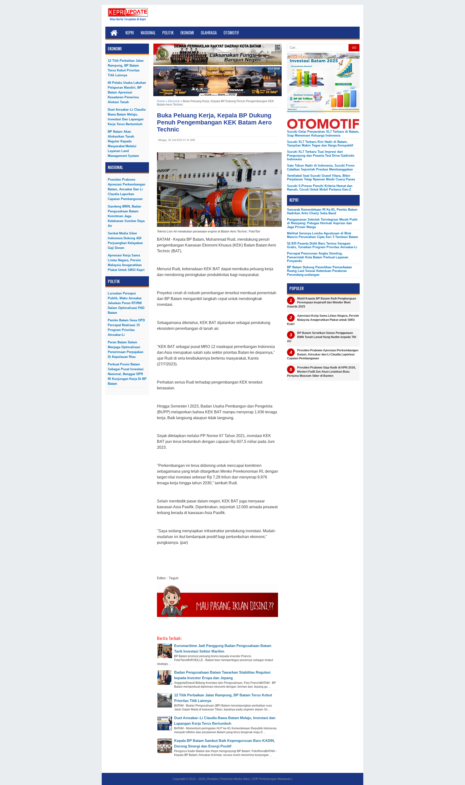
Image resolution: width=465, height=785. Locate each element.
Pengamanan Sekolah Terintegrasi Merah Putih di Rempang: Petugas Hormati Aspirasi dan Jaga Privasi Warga (322, 223)
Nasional (148, 33)
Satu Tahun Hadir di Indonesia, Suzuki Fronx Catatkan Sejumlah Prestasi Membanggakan (321, 167)
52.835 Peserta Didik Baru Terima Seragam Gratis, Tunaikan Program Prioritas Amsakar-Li (322, 245)
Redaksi (212, 779)
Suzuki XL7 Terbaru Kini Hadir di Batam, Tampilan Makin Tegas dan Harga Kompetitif (320, 143)
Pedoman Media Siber (235, 779)
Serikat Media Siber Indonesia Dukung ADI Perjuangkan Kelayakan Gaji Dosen (125, 240)
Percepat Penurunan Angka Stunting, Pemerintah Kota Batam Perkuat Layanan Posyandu (317, 257)
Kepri (129, 33)
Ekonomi (187, 33)
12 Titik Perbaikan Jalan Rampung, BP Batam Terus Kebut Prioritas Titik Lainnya (126, 68)
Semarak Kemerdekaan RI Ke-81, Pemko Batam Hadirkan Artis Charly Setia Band (322, 211)
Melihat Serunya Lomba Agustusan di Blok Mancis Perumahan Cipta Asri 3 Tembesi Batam (322, 235)
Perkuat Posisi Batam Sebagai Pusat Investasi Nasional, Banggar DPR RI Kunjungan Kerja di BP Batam (127, 373)
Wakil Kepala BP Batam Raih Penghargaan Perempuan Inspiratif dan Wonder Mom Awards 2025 (321, 302)
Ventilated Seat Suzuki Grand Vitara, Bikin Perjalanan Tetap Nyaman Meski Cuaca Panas (321, 177)
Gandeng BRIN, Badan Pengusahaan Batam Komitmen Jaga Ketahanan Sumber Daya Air (126, 216)
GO (354, 47)
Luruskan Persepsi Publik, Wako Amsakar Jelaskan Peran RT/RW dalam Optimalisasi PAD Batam (126, 303)
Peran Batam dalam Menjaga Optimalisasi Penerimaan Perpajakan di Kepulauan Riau (125, 349)
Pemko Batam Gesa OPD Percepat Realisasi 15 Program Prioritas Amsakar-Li (126, 327)
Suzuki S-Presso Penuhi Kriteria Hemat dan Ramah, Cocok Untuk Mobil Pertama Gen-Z (319, 187)
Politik (168, 33)
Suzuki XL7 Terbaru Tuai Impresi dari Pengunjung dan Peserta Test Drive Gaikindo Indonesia (320, 155)
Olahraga (209, 33)
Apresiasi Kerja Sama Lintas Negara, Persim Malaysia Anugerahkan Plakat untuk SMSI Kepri (126, 263)
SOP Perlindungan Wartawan (271, 779)
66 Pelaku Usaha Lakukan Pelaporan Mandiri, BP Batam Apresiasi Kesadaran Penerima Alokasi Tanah (127, 92)
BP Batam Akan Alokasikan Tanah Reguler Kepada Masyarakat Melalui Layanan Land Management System (123, 144)
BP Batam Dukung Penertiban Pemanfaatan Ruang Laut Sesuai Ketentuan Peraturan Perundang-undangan (319, 271)
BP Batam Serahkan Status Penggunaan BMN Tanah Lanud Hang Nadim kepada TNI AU (321, 337)
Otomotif (231, 33)
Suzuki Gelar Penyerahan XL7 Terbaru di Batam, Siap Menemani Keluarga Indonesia (323, 133)
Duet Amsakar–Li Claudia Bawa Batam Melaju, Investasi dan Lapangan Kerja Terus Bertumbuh (127, 117)
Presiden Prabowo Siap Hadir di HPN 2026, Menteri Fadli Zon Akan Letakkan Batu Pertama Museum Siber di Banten (321, 371)
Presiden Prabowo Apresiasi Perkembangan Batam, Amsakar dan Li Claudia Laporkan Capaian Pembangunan (126, 189)
